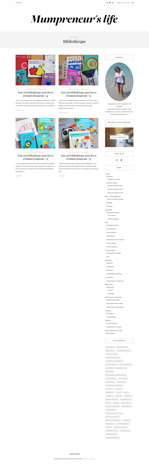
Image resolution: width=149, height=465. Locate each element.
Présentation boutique (114, 274)
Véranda (109, 203)
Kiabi (126, 392)
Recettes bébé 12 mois (115, 193)
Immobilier (108, 210)
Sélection (42, 89)
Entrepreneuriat (111, 323)
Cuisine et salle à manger (114, 199)
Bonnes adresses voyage (113, 330)
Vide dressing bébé (113, 300)
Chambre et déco (112, 225)
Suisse (108, 427)
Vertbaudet (125, 430)
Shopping (108, 260)
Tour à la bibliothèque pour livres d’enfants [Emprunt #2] (35, 157)
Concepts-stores (125, 364)
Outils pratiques (113, 219)
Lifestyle (108, 320)
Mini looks (109, 270)
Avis (107, 257)
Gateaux (109, 389)
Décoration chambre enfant (116, 375)
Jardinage (111, 293)
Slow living (109, 287)
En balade (123, 378)
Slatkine (126, 420)
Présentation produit (113, 253)
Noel (108, 403)
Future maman (111, 243)
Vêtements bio (111, 434)
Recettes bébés (111, 183)
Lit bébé (109, 396)
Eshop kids (110, 382)
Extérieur (109, 206)
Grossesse (110, 392)
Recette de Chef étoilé (114, 413)
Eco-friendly (111, 378)
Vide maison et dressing (113, 297)
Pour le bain (126, 403)
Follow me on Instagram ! (88, 458)
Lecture (110, 290)
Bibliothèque (122, 347)
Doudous (110, 371)
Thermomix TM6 (112, 430)
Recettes (109, 176)
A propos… (19, 2)
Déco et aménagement (113, 196)
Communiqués (111, 317)
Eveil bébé (121, 382)
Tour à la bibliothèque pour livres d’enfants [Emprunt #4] (35, 94)
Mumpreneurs (125, 399)
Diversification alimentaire (116, 368)
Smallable (110, 423)
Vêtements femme (112, 437)
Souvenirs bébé (123, 423)
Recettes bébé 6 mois (115, 189)
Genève (119, 389)
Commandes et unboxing (114, 281)
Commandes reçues (113, 357)
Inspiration (110, 266)
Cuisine (107, 174)
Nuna (116, 403)
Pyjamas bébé (111, 409)
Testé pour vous (120, 427)
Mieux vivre (109, 284)
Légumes (128, 396)
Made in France (112, 399)
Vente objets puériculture (115, 307)
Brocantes (109, 277)
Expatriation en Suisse (114, 327)
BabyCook (110, 347)
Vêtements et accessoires (115, 239)
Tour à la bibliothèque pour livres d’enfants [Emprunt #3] (78, 94)
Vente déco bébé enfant (114, 303)
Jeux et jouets (111, 229)
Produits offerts (112, 406)
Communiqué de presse (114, 361)
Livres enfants (31, 89)
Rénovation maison (112, 212)
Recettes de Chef (114, 179)
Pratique (108, 311)
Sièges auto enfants (113, 420)
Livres (119, 396)
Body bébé (110, 350)
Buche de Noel (111, 354)
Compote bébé (111, 364)
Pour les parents (112, 247)
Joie (118, 392)
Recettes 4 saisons (112, 416)
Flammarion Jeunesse (114, 385)
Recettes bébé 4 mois (115, 185)
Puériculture (110, 236)
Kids (106, 222)
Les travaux (112, 215)
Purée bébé (126, 406)
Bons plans (110, 313)
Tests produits (110, 250)
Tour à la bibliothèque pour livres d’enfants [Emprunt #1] (78, 157)
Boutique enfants (123, 350)
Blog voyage (110, 333)
